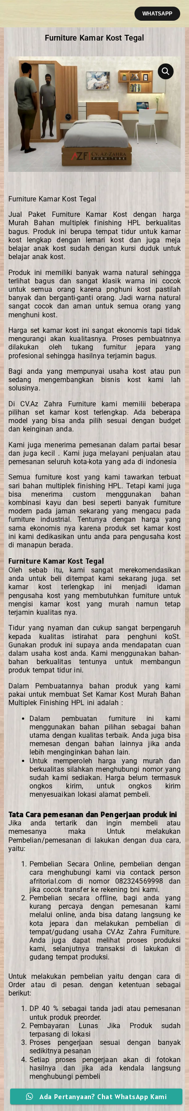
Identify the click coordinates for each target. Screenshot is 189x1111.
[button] (157, 14)
